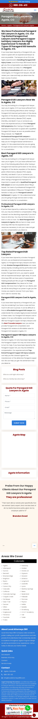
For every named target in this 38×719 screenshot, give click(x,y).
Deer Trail (6, 602)
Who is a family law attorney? (14, 379)
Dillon (5, 607)
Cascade (6, 589)
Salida (23, 604)
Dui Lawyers (5, 655)
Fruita (5, 620)
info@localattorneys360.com (14, 678)
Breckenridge (8, 576)
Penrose (24, 599)
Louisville (24, 584)
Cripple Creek (8, 597)
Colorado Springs (9, 594)
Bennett (6, 573)
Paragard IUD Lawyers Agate (23, 25)
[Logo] (8, 10)
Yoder (23, 617)
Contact (4, 660)
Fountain (6, 617)
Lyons (23, 586)
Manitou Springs (27, 589)
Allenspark (7, 568)
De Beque (6, 599)
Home (3, 25)
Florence (6, 615)
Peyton (24, 602)
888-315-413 (20, 5)
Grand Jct (25, 571)
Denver (5, 604)
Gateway (24, 566)
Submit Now (19, 423)
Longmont (25, 581)
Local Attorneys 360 (24, 717)
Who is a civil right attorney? (13, 374)
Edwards (6, 609)
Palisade (24, 597)
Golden (24, 568)
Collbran (6, 591)
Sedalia (24, 607)
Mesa (23, 591)
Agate (9, 25)
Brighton (6, 578)
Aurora (5, 571)
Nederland (25, 594)
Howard (24, 576)
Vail (22, 615)
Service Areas (6, 663)
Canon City (7, 586)
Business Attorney (7, 657)
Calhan (5, 584)
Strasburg (25, 609)
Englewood (7, 612)
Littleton (24, 578)
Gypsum (24, 573)
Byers (5, 581)
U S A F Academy (27, 612)
